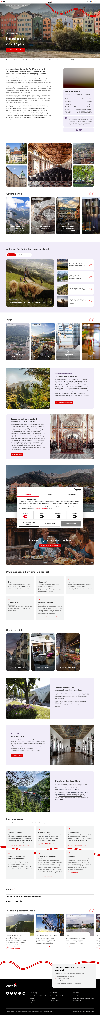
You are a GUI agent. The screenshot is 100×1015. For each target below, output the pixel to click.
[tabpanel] (50, 283)
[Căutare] (84, 1)
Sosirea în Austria (78, 996)
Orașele (52, 998)
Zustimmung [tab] (28, 494)
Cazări (58, 60)
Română (95, 1)
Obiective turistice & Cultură (34, 60)
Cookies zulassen (71, 523)
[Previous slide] (66, 78)
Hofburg (23, 98)
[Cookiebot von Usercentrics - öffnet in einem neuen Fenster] (75, 489)
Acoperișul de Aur (11, 82)
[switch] (42, 516)
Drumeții (32, 1000)
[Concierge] (88, 1)
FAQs (72, 60)
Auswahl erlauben (50, 523)
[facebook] (80, 130)
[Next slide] (90, 78)
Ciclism (32, 998)
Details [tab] (50, 494)
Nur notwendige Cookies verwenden (29, 523)
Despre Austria (77, 1000)
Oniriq (22, 586)
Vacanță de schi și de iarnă (38, 996)
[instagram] (77, 130)
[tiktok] (19, 993)
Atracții (8, 60)
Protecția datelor (10, 1011)
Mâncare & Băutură (49, 60)
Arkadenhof (56, 590)
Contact (18, 1011)
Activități (14, 60)
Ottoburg (23, 95)
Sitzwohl (77, 584)
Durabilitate (66, 60)
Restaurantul (11, 605)
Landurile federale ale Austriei (59, 996)
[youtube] (23, 993)
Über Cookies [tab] (71, 494)
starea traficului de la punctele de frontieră (70, 796)
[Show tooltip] (98, 55)
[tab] (11, 254)
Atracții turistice (55, 1000)
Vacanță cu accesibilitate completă (83, 998)
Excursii (22, 60)
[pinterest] (15, 993)
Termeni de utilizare (48, 1011)
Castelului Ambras (24, 90)
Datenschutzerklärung (41, 508)
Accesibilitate (38, 1011)
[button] (94, 2)
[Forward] (93, 193)
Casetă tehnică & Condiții (27, 1011)
